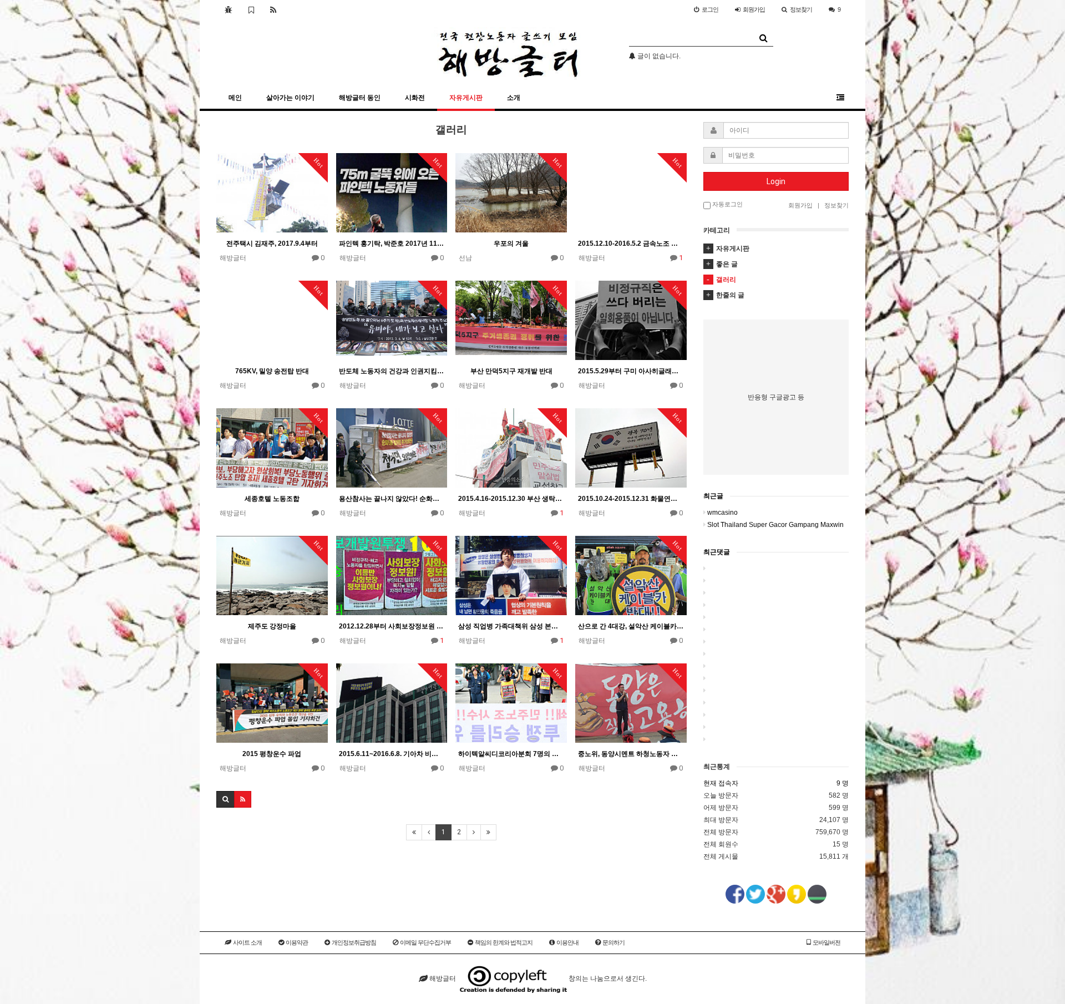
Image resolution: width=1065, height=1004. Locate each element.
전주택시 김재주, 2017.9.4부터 (272, 243)
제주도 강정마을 (272, 626)
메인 (235, 98)
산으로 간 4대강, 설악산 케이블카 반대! (631, 626)
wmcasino (722, 512)
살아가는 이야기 (290, 98)
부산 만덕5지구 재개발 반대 (511, 371)
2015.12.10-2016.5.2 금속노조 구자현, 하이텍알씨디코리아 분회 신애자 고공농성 (631, 243)
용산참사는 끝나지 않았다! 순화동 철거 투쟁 (392, 499)
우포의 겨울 (511, 243)
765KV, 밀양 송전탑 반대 (272, 371)
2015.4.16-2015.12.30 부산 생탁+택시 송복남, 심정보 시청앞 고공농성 (511, 499)
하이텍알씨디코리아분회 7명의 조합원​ (511, 754)
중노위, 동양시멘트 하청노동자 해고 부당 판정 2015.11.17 (631, 754)
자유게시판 (466, 98)
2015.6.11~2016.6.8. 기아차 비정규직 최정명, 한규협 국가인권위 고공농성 (392, 754)
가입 (754, 9)
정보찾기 (801, 9)
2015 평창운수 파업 (271, 754)
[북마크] (251, 9)
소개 (513, 98)
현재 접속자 (720, 783)
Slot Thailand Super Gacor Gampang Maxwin (775, 525)
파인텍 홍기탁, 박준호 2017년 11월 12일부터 (392, 243)
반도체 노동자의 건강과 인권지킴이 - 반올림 (392, 371)
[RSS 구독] (273, 9)
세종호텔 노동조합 (272, 499)
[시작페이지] (228, 9)
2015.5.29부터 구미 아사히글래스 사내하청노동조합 (631, 371)
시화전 (415, 98)
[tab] (776, 248)
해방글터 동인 (360, 98)
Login (776, 181)
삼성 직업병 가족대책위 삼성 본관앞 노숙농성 (511, 626)
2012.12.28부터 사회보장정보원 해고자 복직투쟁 (392, 626)
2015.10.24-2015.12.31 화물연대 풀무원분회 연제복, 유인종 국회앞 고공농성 (631, 499)
